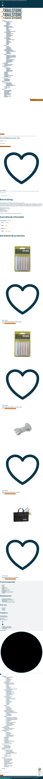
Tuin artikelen (5, 587)
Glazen (7, 684)
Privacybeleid (7, 778)
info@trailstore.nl (3, 615)
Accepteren (2, 778)
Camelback (6, 72)
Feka (5, 630)
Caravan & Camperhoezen (8, 64)
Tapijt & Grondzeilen (8, 765)
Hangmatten (6, 25)
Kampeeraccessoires (7, 93)
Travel (5, 66)
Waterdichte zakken (7, 76)
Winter (3, 81)
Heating (7, 22)
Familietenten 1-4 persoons (11, 55)
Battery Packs (8, 83)
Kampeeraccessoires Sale (16, 136)
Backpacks (6, 71)
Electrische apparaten (8, 21)
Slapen (5, 45)
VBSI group (4, 628)
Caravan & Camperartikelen (7, 591)
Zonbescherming (9, 736)
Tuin (3, 77)
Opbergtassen (8, 36)
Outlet (3, 89)
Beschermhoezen (7, 79)
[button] (30, 98)
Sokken (5, 86)
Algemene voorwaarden (6, 626)
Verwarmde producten (8, 82)
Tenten (5, 54)
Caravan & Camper (5, 63)
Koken (7, 28)
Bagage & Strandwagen (10, 39)
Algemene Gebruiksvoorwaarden (8, 601)
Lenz (3, 585)
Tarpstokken (8, 53)
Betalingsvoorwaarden (6, 598)
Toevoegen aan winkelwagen (10, 323)
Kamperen (4, 20)
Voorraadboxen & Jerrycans (10, 31)
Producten (5, 136)
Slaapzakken (8, 48)
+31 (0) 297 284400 (4, 616)
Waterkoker (8, 24)
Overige (7, 695)
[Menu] (41, 768)
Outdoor (3, 592)
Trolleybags (6, 742)
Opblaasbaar (8, 57)
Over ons (4, 607)
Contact (3, 7)
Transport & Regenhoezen (8, 75)
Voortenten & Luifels (7, 65)
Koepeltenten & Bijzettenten (11, 719)
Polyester (8, 713)
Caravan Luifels (7, 91)
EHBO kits (8, 67)
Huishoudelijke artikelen (8, 26)
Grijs (6, 225)
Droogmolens (8, 34)
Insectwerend (8, 68)
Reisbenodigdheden (9, 70)
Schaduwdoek (8, 52)
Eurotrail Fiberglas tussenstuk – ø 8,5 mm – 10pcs (12, 321)
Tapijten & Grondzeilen (8, 49)
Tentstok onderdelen (9, 61)
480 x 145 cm (8, 231)
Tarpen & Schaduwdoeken (8, 50)
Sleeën (5, 88)
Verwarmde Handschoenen (10, 85)
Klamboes (8, 69)
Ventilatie (8, 23)
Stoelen (7, 43)
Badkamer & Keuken (9, 27)
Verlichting (6, 62)
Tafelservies (8, 29)
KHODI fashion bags (7, 90)
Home (1, 136)
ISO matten (8, 707)
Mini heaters (8, 753)
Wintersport (8, 87)
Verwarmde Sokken (9, 84)
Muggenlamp (9, 679)
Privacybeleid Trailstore (7, 627)
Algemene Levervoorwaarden (8, 599)
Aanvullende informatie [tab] (6, 195)
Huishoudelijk (6, 92)
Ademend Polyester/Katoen (11, 51)
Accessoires (8, 32)
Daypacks (6, 73)
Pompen (7, 46)
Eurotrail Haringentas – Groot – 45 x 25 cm (10, 577)
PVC (6, 228)
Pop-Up (7, 58)
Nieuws (3, 608)
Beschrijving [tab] (4, 194)
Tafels (7, 44)
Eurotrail (7, 222)
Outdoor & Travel (5, 730)
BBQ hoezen (6, 78)
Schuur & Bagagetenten (10, 59)
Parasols (7, 42)
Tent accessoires (9, 60)
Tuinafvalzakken (7, 80)
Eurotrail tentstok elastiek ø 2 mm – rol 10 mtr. (11, 492)
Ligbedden (8, 41)
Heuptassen (6, 74)
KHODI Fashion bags (6, 747)
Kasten (7, 40)
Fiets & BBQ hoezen (9, 35)
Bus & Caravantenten (8, 759)
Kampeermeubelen (7, 37)
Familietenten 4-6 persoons (11, 56)
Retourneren (4, 600)
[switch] (39, 775)
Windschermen (3, 192)
